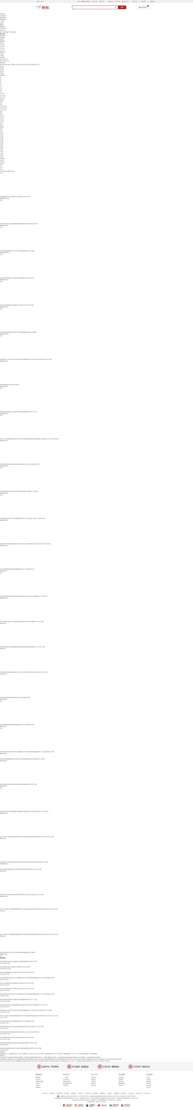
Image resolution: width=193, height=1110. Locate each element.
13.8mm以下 (3, 106)
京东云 (104, 1102)
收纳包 (2, 23)
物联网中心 (90, 1061)
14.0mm (2, 46)
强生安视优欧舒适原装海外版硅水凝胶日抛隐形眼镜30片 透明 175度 (18, 784)
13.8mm (2, 44)
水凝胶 (2, 73)
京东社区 (109, 1093)
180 (1, 88)
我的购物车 (144, 7)
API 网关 (70, 1059)
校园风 (2, 100)
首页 (1, 32)
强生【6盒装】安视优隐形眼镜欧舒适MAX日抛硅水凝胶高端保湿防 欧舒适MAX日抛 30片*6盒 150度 (27, 836)
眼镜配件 (2, 41)
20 (0, 81)
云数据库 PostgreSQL (28, 1061)
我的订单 (94, 1)
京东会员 (110, 1)
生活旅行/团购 (39, 1081)
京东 (49, 8)
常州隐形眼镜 (48, 1053)
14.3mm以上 (3, 110)
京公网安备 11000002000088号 (68, 1096)
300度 (1, 144)
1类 (1, 90)
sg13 (19, 1053)
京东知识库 (3, 15)
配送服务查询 (67, 1081)
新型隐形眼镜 (93, 1053)
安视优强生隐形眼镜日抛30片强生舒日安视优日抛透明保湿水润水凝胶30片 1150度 (22, 759)
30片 (1, 169)
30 (0, 82)
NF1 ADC (95, 1061)
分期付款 (93, 1081)
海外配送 (65, 1085)
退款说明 (121, 1081)
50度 (1, 131)
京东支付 (98, 1102)
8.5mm (2, 117)
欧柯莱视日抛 (3, 1053)
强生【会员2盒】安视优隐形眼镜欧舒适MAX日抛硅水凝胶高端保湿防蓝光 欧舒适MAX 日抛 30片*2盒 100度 (29, 934)
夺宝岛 (148, 1077)
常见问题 (38, 1083)
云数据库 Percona (12, 1059)
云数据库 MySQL (92, 1059)
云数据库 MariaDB (81, 1061)
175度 (1, 137)
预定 (19, 1059)
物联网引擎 (23, 1059)
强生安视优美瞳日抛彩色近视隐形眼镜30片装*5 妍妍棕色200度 (17, 724)
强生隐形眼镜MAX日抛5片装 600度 (9, 384)
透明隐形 (6, 32)
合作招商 (66, 1093)
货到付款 (93, 1077)
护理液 (2, 39)
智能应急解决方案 (62, 1059)
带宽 (12, 1061)
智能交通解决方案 (31, 1059)
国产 (1, 113)
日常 (1, 102)
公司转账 (93, 1085)
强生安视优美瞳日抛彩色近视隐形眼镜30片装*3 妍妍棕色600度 (17, 569)
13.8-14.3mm (3, 108)
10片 (1, 167)
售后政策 (121, 1077)
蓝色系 (2, 70)
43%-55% (2, 97)
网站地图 (115, 1059)
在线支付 (93, 1079)
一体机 (2, 21)
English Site (139, 1093)
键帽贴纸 (2, 26)
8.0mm (2, 115)
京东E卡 (148, 1083)
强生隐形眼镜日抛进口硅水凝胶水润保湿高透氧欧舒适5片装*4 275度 (18, 411)
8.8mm (2, 122)
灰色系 (2, 68)
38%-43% (2, 95)
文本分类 (107, 1061)
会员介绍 (38, 1079)
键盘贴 (2, 25)
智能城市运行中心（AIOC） (68, 1061)
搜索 (122, 7)
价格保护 (121, 1079)
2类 (1, 91)
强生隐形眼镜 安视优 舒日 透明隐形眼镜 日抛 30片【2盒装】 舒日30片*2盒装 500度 (22, 518)
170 (1, 86)
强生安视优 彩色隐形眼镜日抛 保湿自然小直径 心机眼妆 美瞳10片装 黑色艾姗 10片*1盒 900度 (25, 544)
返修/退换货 (122, 1083)
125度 (1, 135)
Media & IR (147, 1093)
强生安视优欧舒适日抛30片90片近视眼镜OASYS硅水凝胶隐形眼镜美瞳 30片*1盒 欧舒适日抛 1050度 (27, 751)
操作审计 (8, 1061)
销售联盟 (102, 1093)
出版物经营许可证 (84, 1098)
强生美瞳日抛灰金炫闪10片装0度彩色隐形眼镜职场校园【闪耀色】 (18, 952)
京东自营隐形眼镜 (83, 1053)
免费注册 (87, 1)
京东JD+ (148, 1087)
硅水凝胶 (2, 75)
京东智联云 (101, 1061)
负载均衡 (53, 1061)
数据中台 (58, 1061)
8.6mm (2, 119)
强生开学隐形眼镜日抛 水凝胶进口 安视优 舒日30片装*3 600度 (17, 305)
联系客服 (38, 1087)
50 (0, 84)
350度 (1, 147)
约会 (1, 104)
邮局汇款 (93, 1083)
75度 (1, 149)
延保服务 (148, 1081)
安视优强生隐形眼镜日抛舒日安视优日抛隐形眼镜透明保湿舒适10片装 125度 (20, 869)
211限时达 (66, 1079)
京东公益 (130, 1093)
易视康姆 (25, 1053)
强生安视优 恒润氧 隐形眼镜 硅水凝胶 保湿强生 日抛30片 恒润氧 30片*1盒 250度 (22, 894)
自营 (1, 200)
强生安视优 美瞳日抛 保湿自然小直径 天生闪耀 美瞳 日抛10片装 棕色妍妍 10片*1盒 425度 (24, 672)
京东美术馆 (3, 28)
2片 (1, 166)
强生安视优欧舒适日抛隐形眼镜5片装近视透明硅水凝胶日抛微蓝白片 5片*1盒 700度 (22, 647)
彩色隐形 (2, 37)
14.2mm (2, 48)
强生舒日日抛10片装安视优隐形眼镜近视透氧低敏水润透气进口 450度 (19, 223)
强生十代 (74, 1053)
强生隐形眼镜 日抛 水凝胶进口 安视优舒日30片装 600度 (15, 196)
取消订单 (121, 1085)
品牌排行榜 (3, 17)
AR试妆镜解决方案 (102, 1059)
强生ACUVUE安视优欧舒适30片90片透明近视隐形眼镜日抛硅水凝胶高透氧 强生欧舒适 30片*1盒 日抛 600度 (29, 439)
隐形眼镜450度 (13, 1053)
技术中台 (37, 1061)
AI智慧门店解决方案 (45, 1061)
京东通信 (148, 1085)
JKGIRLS (2, 162)
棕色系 (2, 66)
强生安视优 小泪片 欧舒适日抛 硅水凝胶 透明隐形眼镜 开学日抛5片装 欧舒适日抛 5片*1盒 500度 (26, 359)
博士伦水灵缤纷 (58, 1053)
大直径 (2, 53)
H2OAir (2, 160)
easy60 (31, 1053)
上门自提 (65, 1077)
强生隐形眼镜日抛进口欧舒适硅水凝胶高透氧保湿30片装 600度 (17, 278)
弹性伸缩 (109, 1059)
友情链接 (95, 1093)
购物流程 (38, 1077)
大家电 (37, 1085)
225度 (1, 140)
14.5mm (2, 50)
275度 (1, 142)
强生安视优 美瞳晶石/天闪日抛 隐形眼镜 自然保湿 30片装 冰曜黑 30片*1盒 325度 (22, 621)
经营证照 (118, 1100)
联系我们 (52, 1093)
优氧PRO (2, 158)
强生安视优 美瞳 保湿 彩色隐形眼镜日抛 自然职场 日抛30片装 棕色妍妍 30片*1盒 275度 (23, 596)
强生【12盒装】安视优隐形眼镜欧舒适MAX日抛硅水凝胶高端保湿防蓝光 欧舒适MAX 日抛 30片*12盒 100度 (29, 909)
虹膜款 (2, 126)
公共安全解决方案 (41, 1059)
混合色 (2, 72)
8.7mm (2, 120)
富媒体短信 (84, 1059)
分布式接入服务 (77, 1059)
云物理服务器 (3, 1059)
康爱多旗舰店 (67, 1053)
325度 (1, 146)
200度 (1, 138)
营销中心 (80, 1093)
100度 (1, 133)
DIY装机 (148, 1079)
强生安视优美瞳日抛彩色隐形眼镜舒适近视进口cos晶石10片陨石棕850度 (19, 464)
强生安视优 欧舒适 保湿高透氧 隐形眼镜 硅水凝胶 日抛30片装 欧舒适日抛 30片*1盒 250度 (24, 811)
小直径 (2, 55)
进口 (1, 111)
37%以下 (2, 93)
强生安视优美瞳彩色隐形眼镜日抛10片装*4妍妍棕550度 (15, 697)
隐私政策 (123, 1093)
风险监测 (116, 1093)
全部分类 (2, 14)
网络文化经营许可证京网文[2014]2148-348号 (103, 1098)
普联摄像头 (3, 19)
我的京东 (101, 1)
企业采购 (117, 1)
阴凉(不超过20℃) (4, 61)
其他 (1, 124)
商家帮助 (73, 1093)
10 (0, 79)
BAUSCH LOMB (38, 1053)
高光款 (2, 128)
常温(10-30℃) (4, 59)
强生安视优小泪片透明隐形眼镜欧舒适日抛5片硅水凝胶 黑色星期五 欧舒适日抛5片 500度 (24, 862)
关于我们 (45, 1093)
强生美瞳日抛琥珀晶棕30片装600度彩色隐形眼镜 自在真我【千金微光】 (19, 491)
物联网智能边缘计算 (52, 1059)
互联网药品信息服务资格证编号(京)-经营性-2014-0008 (104, 1096)
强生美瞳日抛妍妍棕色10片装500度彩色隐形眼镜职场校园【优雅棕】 (18, 332)
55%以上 (2, 99)
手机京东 (126, 1)
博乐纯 (2, 164)
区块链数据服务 (18, 1061)
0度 (1, 129)
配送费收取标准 (67, 1083)
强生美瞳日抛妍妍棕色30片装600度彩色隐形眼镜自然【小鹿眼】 (17, 251)
